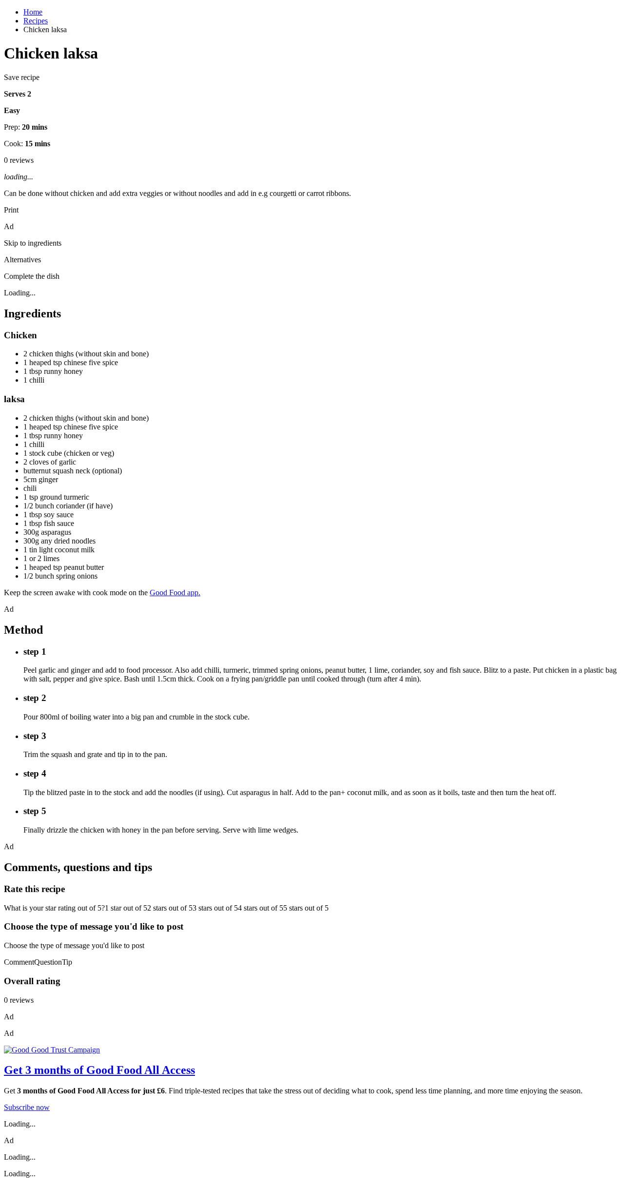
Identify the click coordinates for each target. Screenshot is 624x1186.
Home (32, 12)
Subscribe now (27, 1107)
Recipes (35, 21)
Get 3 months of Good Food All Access (99, 1070)
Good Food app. (175, 592)
